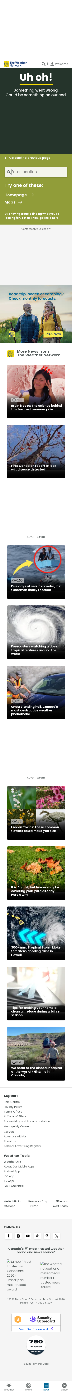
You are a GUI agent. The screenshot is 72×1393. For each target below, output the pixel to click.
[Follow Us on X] (56, 1236)
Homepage (16, 195)
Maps (10, 202)
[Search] (44, 64)
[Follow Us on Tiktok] (37, 1236)
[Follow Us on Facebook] (8, 1236)
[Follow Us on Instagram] (18, 1236)
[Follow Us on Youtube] (28, 1236)
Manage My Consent (18, 1126)
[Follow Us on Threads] (47, 1236)
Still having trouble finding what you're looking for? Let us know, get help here (32, 216)
